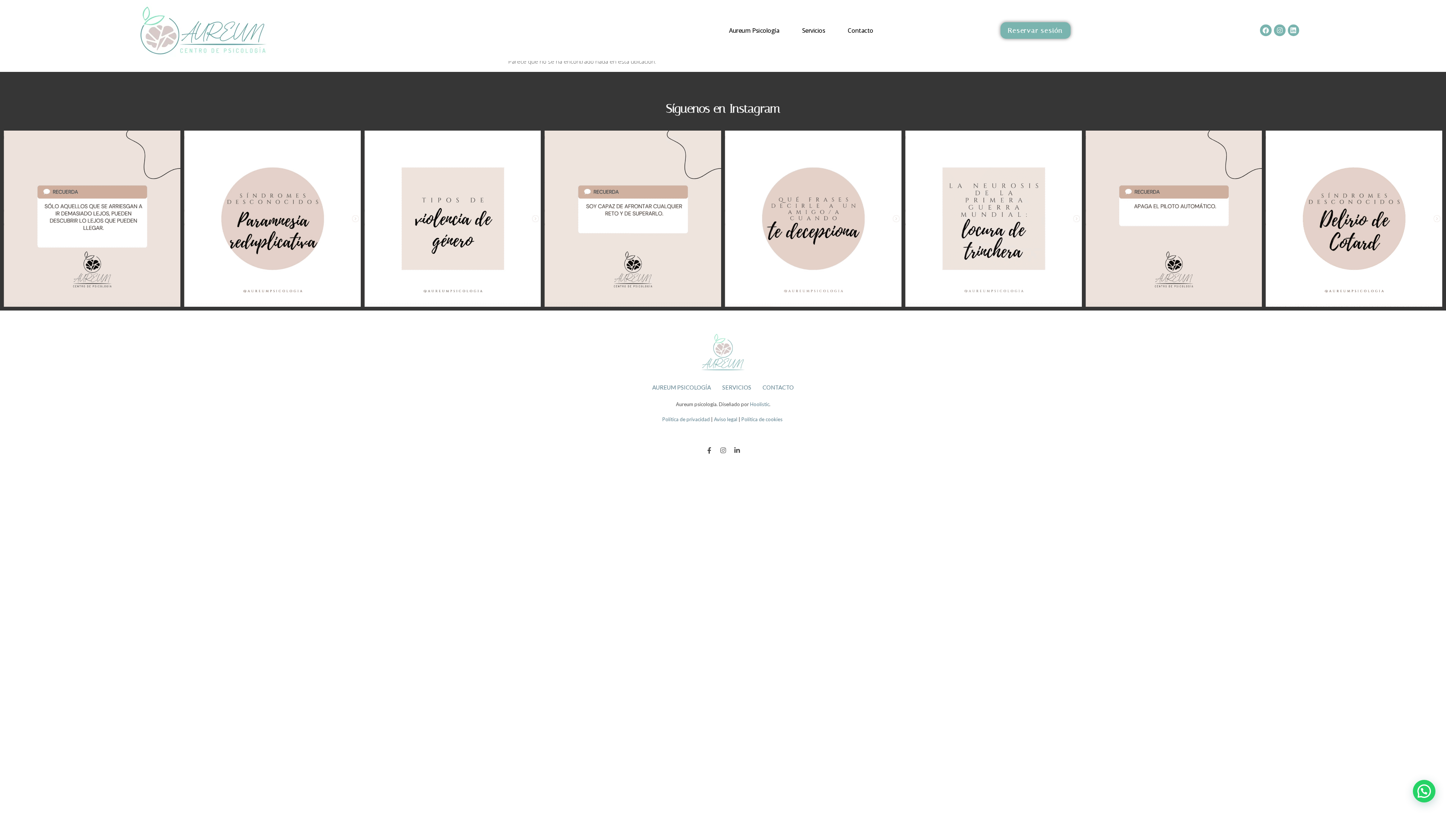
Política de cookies (761, 419)
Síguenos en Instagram (723, 108)
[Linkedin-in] (737, 450)
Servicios (813, 30)
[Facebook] (1266, 30)
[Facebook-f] (709, 450)
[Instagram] (1280, 30)
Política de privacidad (686, 419)
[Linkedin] (1294, 30)
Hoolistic (759, 404)
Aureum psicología (754, 30)
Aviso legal (725, 419)
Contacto (860, 30)
